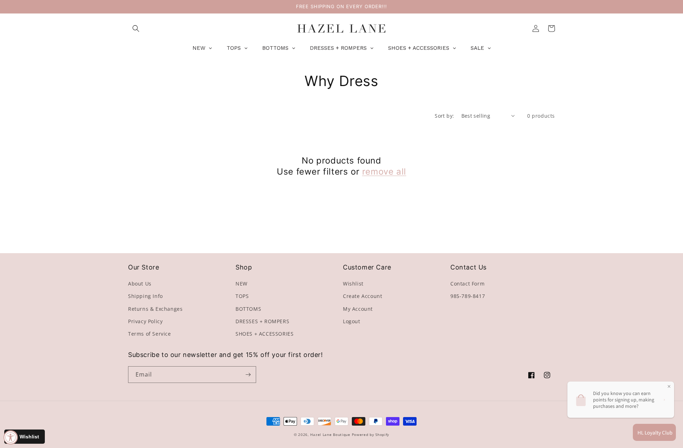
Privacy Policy (145, 321)
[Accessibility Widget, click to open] (11, 437)
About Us (140, 283)
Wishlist (353, 283)
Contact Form (467, 283)
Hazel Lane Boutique (330, 434)
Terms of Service (149, 333)
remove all (384, 171)
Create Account (362, 296)
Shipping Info (145, 296)
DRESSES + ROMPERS (262, 321)
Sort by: (444, 115)
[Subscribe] (248, 374)
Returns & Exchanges (155, 308)
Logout (351, 321)
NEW (241, 283)
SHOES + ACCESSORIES (264, 333)
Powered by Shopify (371, 434)
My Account (358, 308)
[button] (136, 28)
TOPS (242, 296)
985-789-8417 (467, 296)
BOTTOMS (248, 308)
